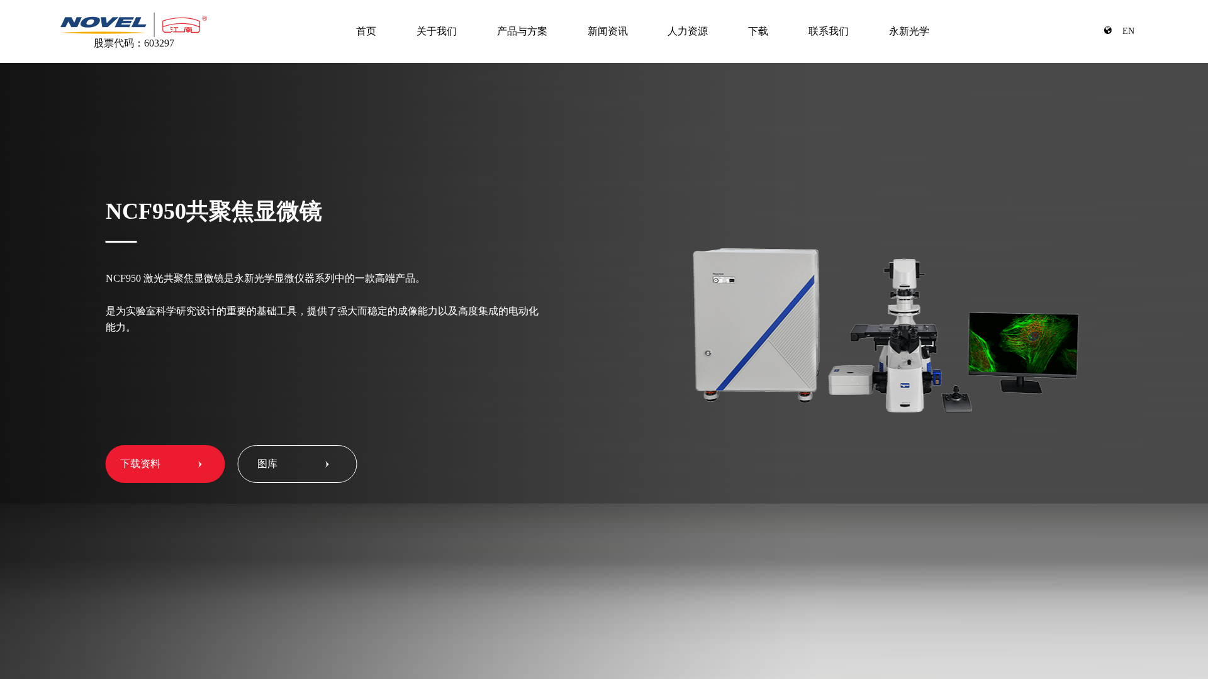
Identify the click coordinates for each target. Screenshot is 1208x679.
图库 (267, 463)
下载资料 (140, 463)
